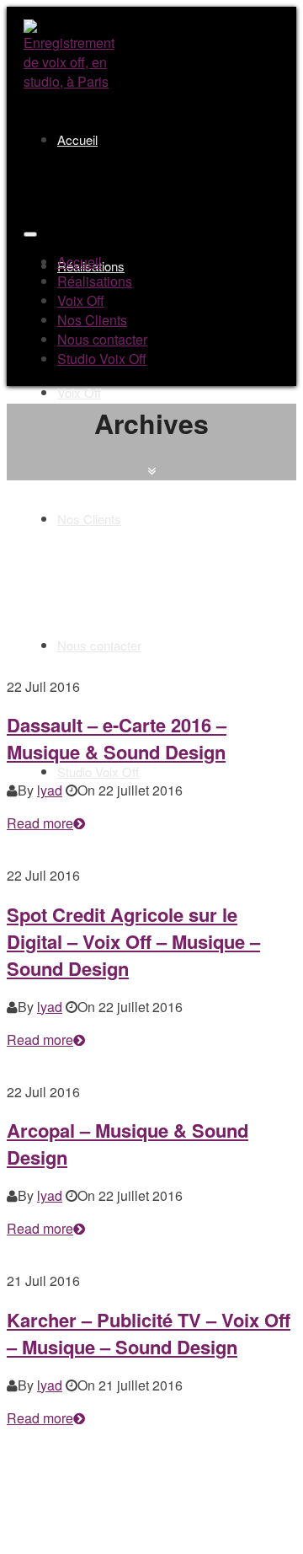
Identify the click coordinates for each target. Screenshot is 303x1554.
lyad (49, 790)
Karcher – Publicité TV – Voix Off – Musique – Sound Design (148, 1333)
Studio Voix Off (98, 771)
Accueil (77, 139)
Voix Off (79, 392)
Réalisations (94, 281)
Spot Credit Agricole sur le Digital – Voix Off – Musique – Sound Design (133, 941)
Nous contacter (99, 645)
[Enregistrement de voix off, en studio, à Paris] (69, 81)
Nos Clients (89, 519)
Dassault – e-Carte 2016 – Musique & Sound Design (116, 738)
